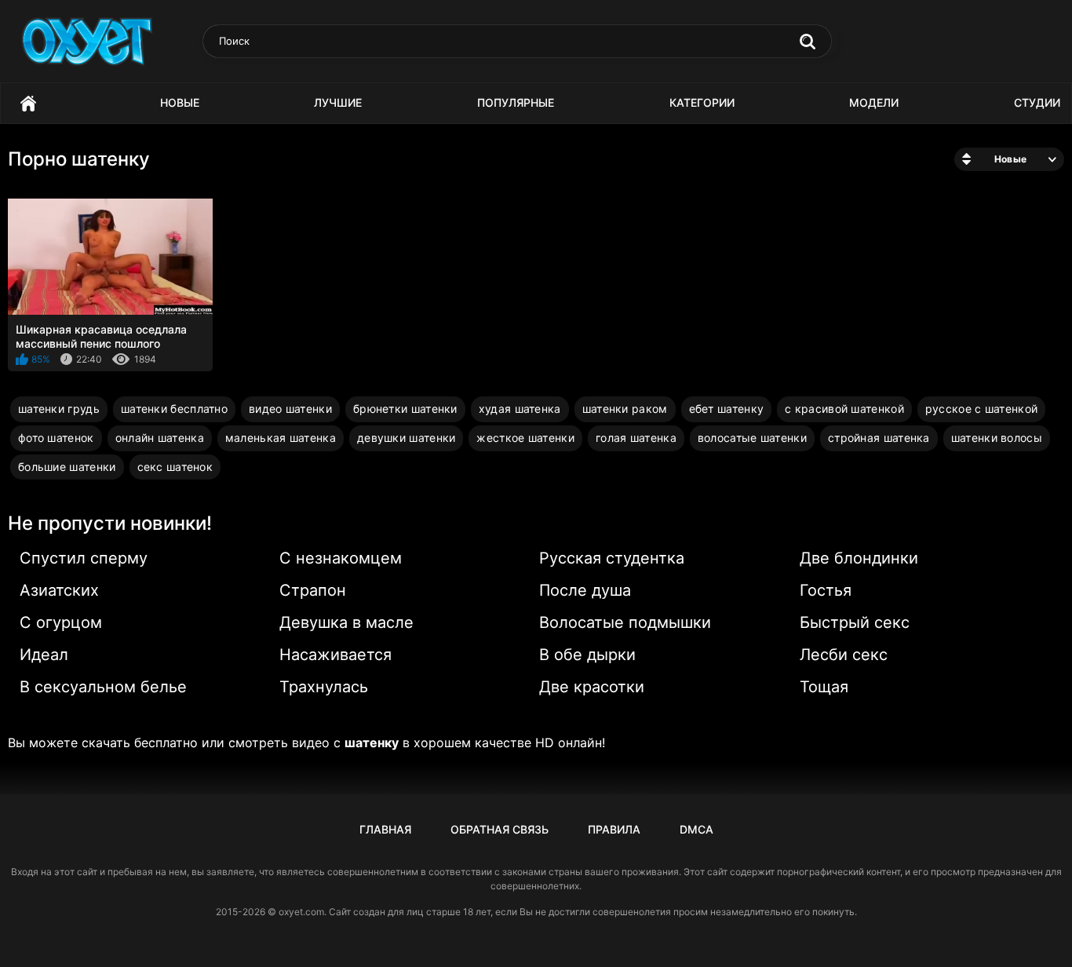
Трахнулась (323, 686)
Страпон (312, 590)
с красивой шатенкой (844, 408)
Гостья (825, 590)
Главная (28, 103)
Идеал (44, 654)
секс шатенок (175, 466)
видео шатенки (290, 408)
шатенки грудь (59, 408)
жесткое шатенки (525, 437)
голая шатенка (636, 437)
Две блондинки (859, 558)
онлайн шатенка (159, 437)
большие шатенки (67, 466)
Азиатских (59, 590)
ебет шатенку (726, 408)
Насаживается (335, 654)
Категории (702, 102)
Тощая (824, 686)
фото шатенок (56, 437)
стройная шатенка (879, 437)
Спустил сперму (84, 558)
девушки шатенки (406, 437)
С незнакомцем (340, 558)
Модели (874, 102)
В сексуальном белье (103, 686)
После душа (585, 590)
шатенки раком (625, 408)
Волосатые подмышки (625, 622)
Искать (807, 41)
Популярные (515, 102)
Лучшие (338, 102)
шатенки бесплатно (174, 408)
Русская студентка (611, 558)
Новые (179, 102)
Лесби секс (844, 654)
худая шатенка (520, 408)
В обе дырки (587, 654)
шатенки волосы (996, 437)
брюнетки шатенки (405, 408)
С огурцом (61, 622)
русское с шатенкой (981, 408)
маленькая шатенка (280, 437)
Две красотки (591, 686)
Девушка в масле (346, 622)
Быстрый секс (855, 622)
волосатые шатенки (752, 437)
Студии (1037, 102)
